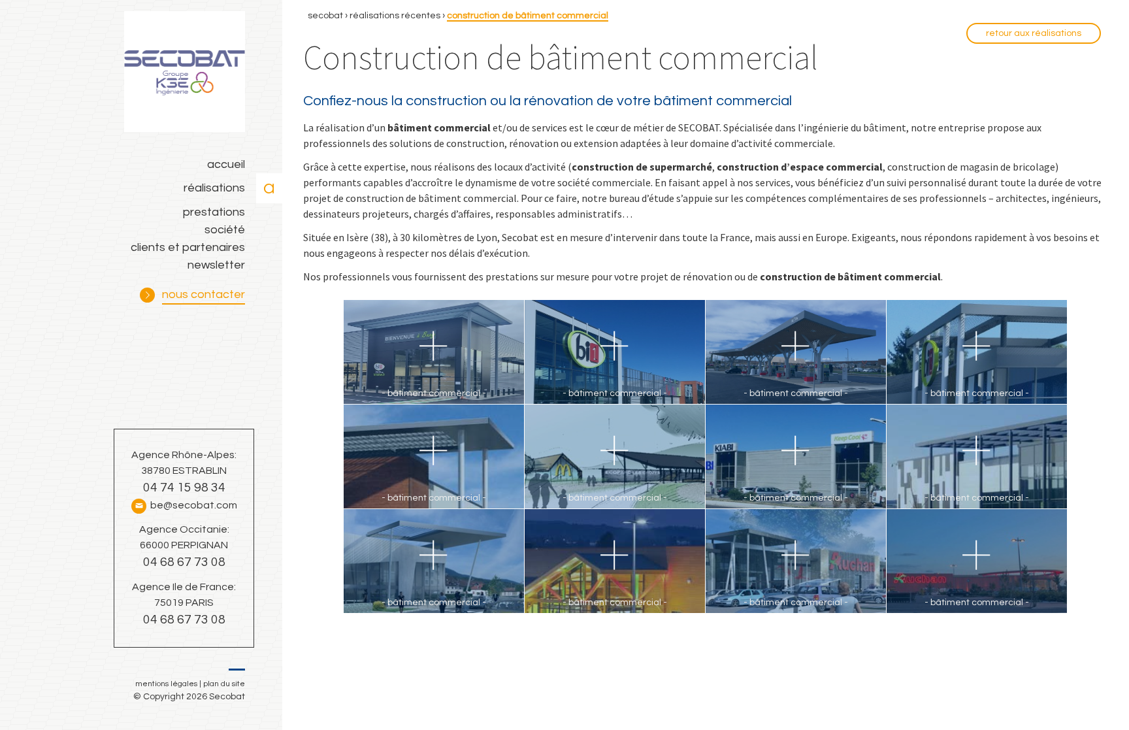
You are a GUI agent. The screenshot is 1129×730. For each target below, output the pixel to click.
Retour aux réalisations (1033, 33)
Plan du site (224, 684)
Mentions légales (166, 684)
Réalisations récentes (395, 15)
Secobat (325, 15)
